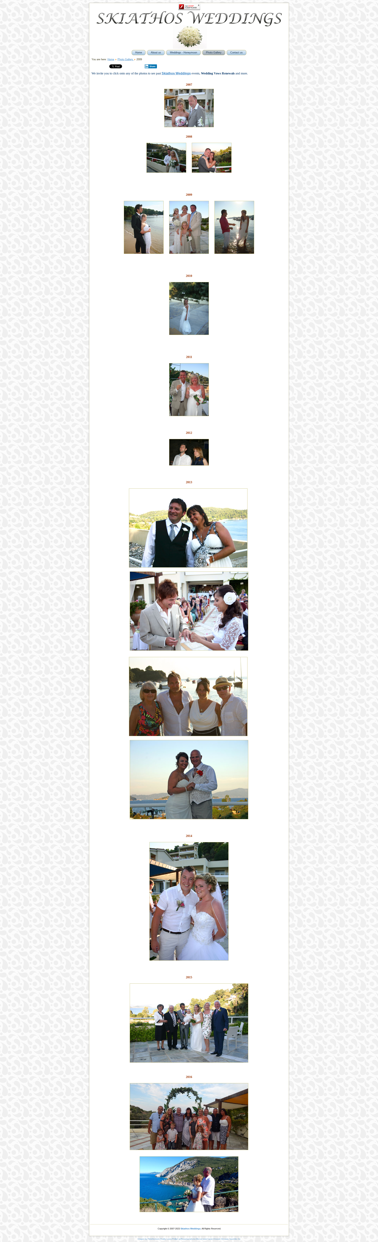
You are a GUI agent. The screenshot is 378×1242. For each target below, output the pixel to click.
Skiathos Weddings (191, 1228)
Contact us (236, 52)
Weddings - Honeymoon (183, 52)
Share (152, 66)
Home (138, 52)
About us (156, 52)
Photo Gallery (213, 52)
